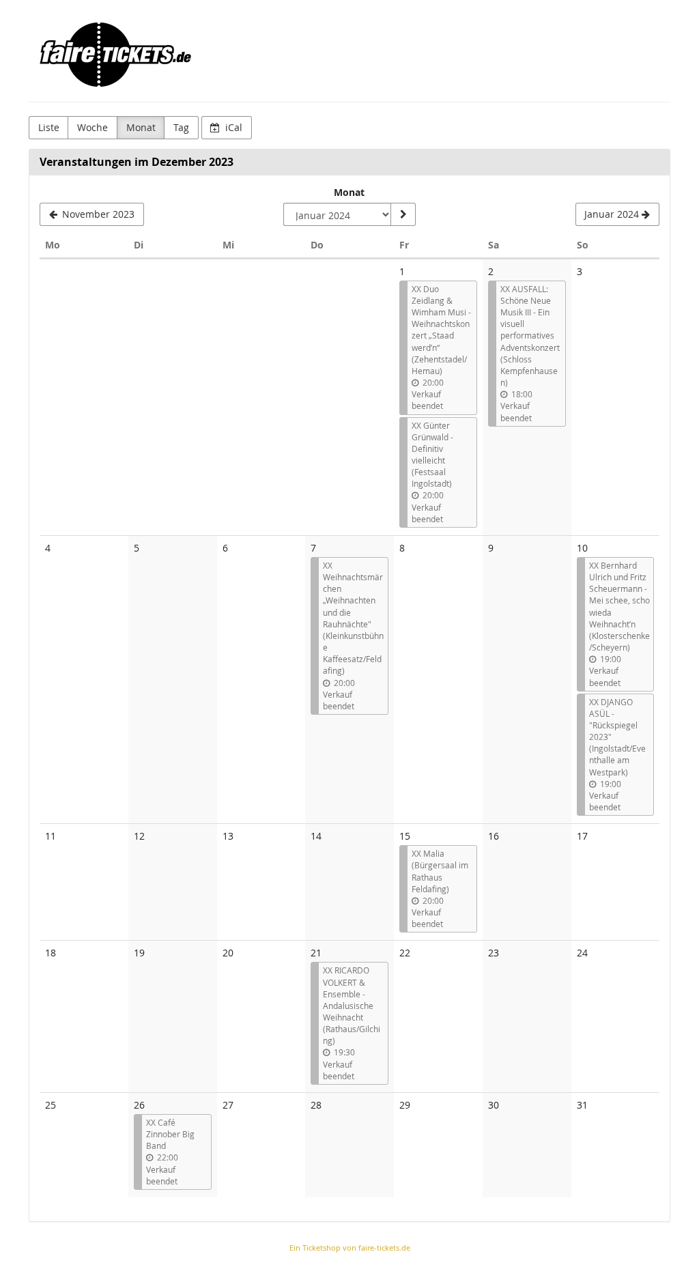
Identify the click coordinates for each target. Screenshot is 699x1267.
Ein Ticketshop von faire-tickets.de (349, 1247)
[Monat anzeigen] (402, 214)
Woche (92, 127)
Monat (141, 127)
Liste (48, 127)
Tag (181, 127)
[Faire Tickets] (115, 55)
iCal (232, 127)
